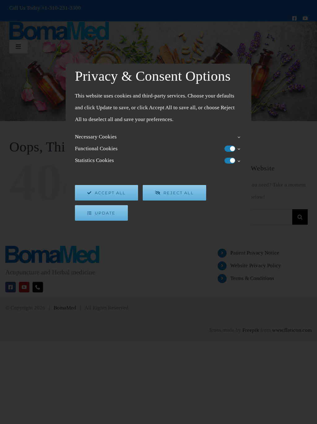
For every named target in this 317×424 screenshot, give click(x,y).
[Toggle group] (238, 136)
